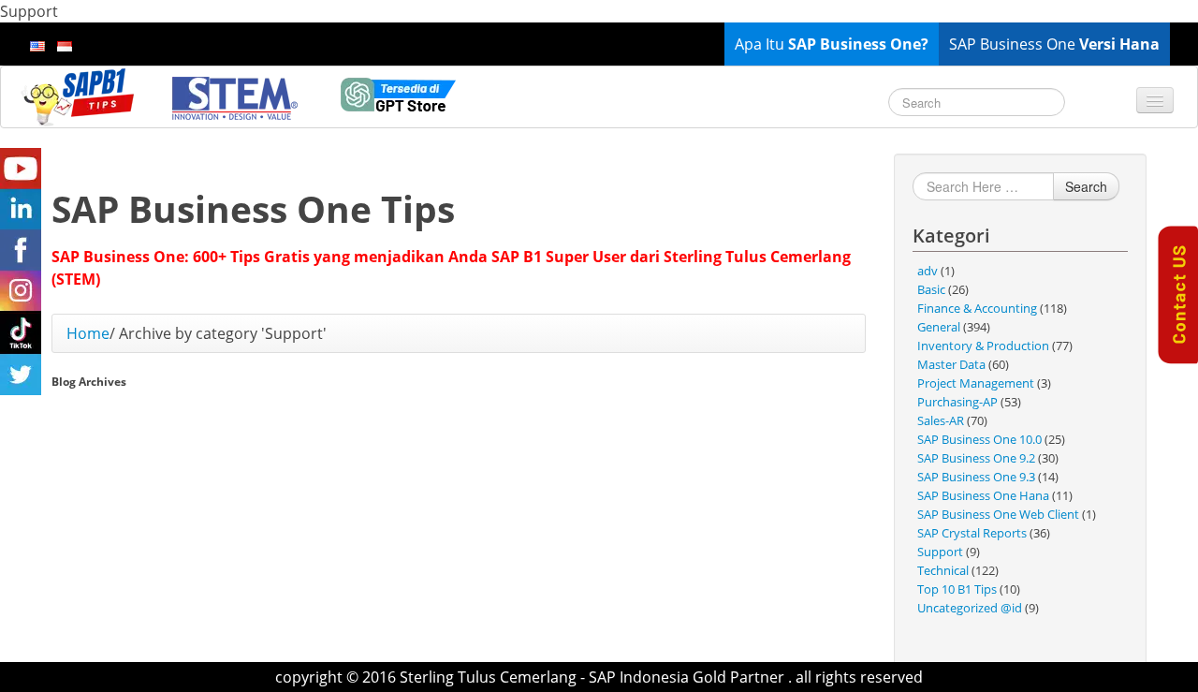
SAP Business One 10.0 (979, 439)
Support (940, 551)
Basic (931, 289)
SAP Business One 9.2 (976, 457)
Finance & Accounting (977, 308)
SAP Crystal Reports (972, 532)
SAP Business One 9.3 (976, 476)
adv (927, 270)
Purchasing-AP (957, 401)
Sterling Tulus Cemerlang (488, 677)
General (938, 326)
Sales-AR (940, 420)
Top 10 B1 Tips (957, 589)
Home (88, 333)
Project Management (975, 383)
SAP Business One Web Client (998, 514)
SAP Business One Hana (983, 495)
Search (1086, 186)
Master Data (951, 364)
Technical (943, 570)
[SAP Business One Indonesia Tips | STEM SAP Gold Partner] (79, 96)
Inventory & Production (983, 345)
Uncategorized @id (969, 607)
